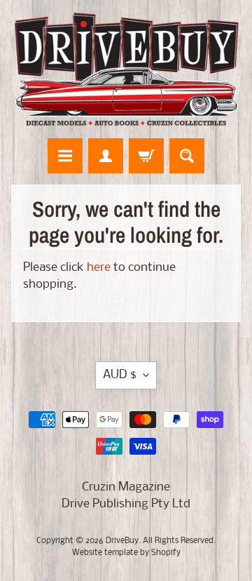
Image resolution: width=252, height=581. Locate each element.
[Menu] (65, 155)
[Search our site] (186, 155)
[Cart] (146, 155)
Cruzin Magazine (126, 487)
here (99, 267)
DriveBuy (122, 541)
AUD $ (119, 375)
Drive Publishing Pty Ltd (126, 504)
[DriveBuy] (126, 69)
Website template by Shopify (126, 553)
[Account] (105, 155)
